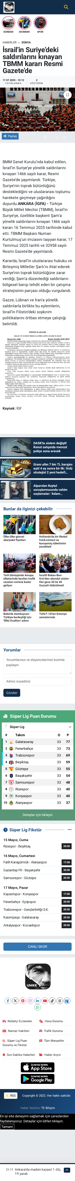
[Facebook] (8, 1001)
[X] (15, 1001)
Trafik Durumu (53, 1031)
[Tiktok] (52, 1001)
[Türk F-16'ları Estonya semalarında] (55, 601)
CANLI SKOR (37, 947)
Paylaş (12, 136)
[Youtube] (45, 1001)
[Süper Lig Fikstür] (70, 830)
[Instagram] (30, 1001)
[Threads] (59, 1001)
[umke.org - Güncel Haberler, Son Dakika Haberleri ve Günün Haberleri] (8, 7)
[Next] (67, 1001)
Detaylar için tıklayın (37, 815)
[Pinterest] (22, 1001)
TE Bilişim (48, 1108)
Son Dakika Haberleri (21, 1055)
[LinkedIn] (37, 1001)
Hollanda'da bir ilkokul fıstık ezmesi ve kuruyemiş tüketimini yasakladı (53, 541)
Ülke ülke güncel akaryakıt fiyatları (14, 538)
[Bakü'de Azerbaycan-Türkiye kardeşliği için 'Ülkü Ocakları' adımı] (19, 601)
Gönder (11, 693)
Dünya (26, 42)
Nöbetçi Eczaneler (20, 1021)
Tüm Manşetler (54, 1040)
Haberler (10, 42)
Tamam (7, 1127)
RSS (12, 1095)
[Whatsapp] (37, 1007)
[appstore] (37, 1068)
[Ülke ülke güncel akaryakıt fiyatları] (19, 524)
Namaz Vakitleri (18, 1031)
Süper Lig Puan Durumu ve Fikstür (15, 1043)
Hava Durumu (54, 1021)
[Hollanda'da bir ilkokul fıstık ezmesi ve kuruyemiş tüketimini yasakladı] (55, 524)
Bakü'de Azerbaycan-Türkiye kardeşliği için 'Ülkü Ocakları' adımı (17, 617)
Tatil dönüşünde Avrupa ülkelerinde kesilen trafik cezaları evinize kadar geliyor (19, 580)
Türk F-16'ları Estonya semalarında (53, 615)
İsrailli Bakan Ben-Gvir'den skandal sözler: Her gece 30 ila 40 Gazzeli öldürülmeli (54, 580)
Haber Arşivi (52, 1055)
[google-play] (37, 1079)
